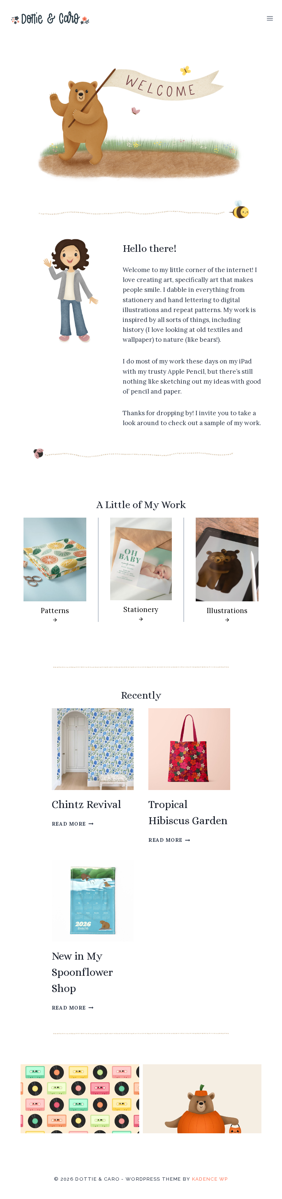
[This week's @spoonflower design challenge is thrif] (80, 1123)
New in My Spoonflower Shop (82, 972)
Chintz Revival (86, 804)
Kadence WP (210, 1179)
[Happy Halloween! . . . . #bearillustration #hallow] (202, 1123)
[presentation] (93, 749)
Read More (71, 824)
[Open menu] (269, 18)
